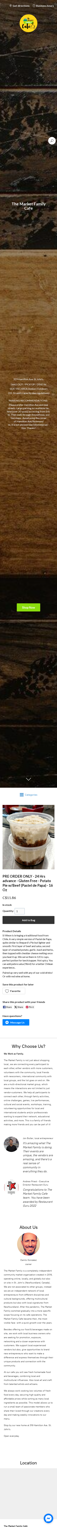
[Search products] (52, 141)
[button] (14, 991)
